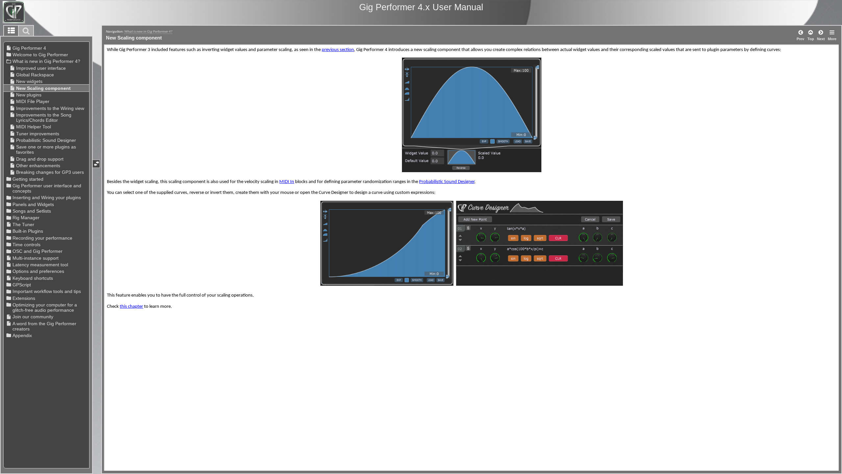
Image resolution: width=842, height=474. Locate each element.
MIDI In (286, 181)
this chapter (131, 306)
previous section (338, 49)
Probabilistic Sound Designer (446, 181)
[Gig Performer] (38, 12)
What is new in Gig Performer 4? (148, 32)
